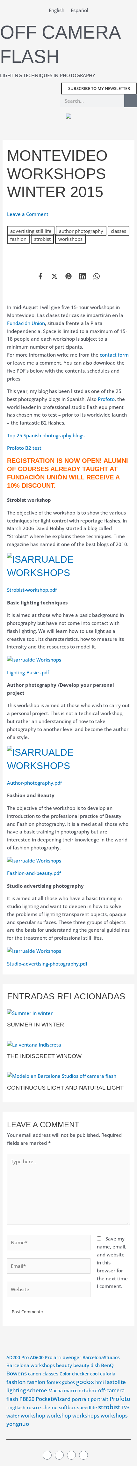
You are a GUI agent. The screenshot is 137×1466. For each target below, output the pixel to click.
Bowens (16, 1373)
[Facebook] (40, 275)
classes (118, 231)
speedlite (87, 1407)
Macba (55, 1391)
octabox (88, 1390)
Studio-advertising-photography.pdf (47, 963)
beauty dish (86, 1365)
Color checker (74, 1374)
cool (94, 1374)
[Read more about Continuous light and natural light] (61, 1075)
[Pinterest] (68, 275)
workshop (33, 1415)
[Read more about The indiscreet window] (34, 1044)
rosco (33, 1407)
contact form (114, 355)
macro (70, 1391)
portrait (81, 1399)
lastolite (115, 1382)
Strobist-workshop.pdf (32, 590)
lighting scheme (26, 1390)
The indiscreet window (44, 1056)
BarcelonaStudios (101, 1357)
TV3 (125, 1407)
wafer (12, 1415)
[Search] (130, 100)
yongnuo (17, 1423)
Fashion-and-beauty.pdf (34, 873)
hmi (99, 1382)
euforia (107, 1374)
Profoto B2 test (24, 448)
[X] (54, 275)
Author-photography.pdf (34, 783)
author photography (81, 231)
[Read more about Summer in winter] (30, 1012)
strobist (42, 239)
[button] (47, 126)
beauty (64, 1365)
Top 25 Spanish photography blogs (45, 435)
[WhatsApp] (96, 275)
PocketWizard (53, 1399)
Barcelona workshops (30, 1365)
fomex (54, 1382)
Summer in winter (35, 1024)
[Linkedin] (82, 275)
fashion (18, 239)
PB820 (26, 1399)
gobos (68, 1382)
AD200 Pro (17, 1357)
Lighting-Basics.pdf (28, 672)
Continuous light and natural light (65, 1087)
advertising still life (30, 231)
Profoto (106, 399)
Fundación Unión (26, 323)
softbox (67, 1407)
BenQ (107, 1365)
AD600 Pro (41, 1357)
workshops (70, 239)
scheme (49, 1407)
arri (57, 1357)
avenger (72, 1357)
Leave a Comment (27, 214)
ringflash (15, 1407)
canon (34, 1374)
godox (85, 1382)
